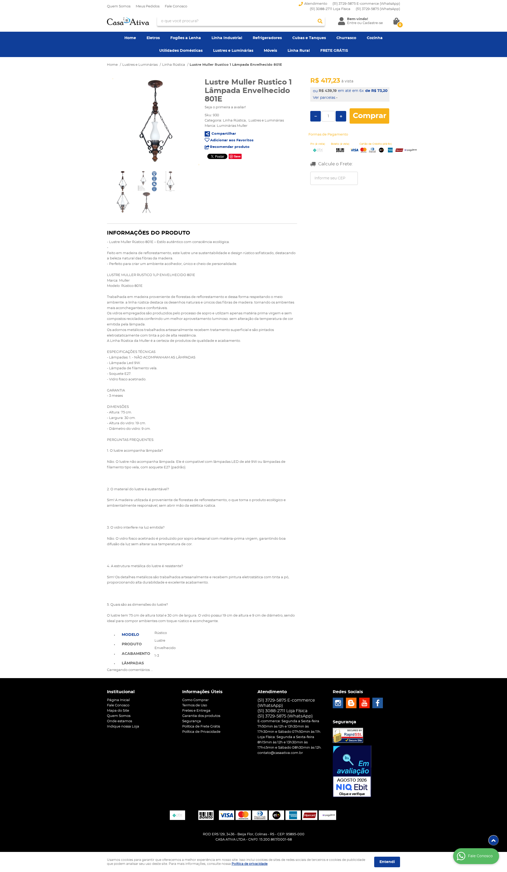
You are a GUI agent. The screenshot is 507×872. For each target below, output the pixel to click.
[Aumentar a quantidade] (341, 116)
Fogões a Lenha (185, 38)
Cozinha (375, 38)
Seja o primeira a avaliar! (225, 107)
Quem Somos (118, 6)
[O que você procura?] (320, 21)
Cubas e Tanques (309, 38)
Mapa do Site (118, 710)
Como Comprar (195, 700)
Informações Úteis (202, 692)
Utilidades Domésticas (181, 51)
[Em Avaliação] (352, 771)
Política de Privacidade (201, 732)
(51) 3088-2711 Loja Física (330, 9)
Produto (132, 644)
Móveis (270, 51)
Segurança (191, 721)
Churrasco (346, 38)
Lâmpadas (133, 663)
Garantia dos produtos (201, 716)
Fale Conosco (176, 6)
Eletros (153, 38)
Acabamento (136, 654)
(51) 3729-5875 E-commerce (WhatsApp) (366, 4)
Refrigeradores (267, 38)
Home (130, 38)
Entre (351, 23)
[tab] (136, 634)
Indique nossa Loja (123, 726)
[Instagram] (338, 703)
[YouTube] (364, 703)
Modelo (130, 635)
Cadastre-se (373, 23)
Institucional (121, 692)
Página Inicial (118, 700)
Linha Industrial (227, 38)
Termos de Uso (194, 705)
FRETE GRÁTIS (334, 51)
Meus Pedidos (147, 6)
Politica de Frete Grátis (201, 726)
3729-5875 (378, 9)
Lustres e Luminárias (233, 51)
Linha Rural (299, 51)
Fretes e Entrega (196, 710)
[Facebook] (377, 703)
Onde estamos (119, 721)
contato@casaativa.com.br (280, 753)
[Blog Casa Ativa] (351, 703)
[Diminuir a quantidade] (315, 116)
